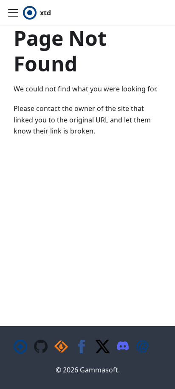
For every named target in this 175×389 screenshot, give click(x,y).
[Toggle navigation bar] (13, 12)
